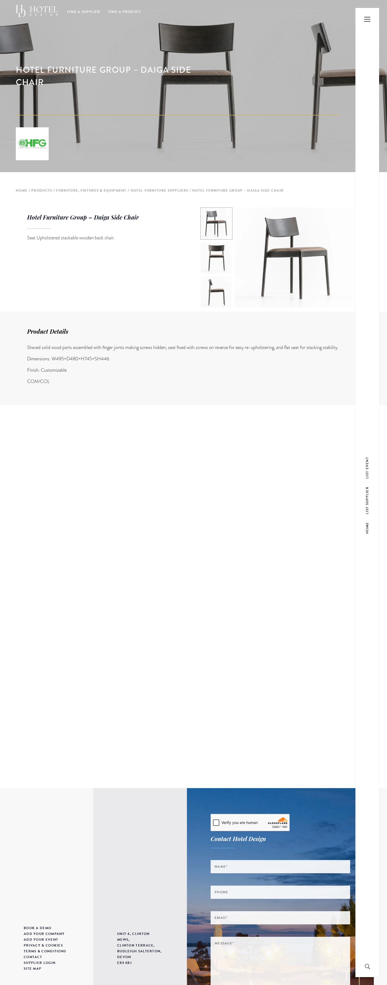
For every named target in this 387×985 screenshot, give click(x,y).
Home (21, 190)
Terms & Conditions (45, 951)
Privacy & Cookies (43, 945)
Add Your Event (41, 939)
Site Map (32, 968)
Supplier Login (40, 962)
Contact (33, 957)
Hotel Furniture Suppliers (159, 190)
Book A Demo (37, 928)
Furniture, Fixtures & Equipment (91, 190)
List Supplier (367, 500)
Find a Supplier (83, 11)
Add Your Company (44, 934)
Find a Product (124, 11)
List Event (367, 467)
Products (41, 190)
